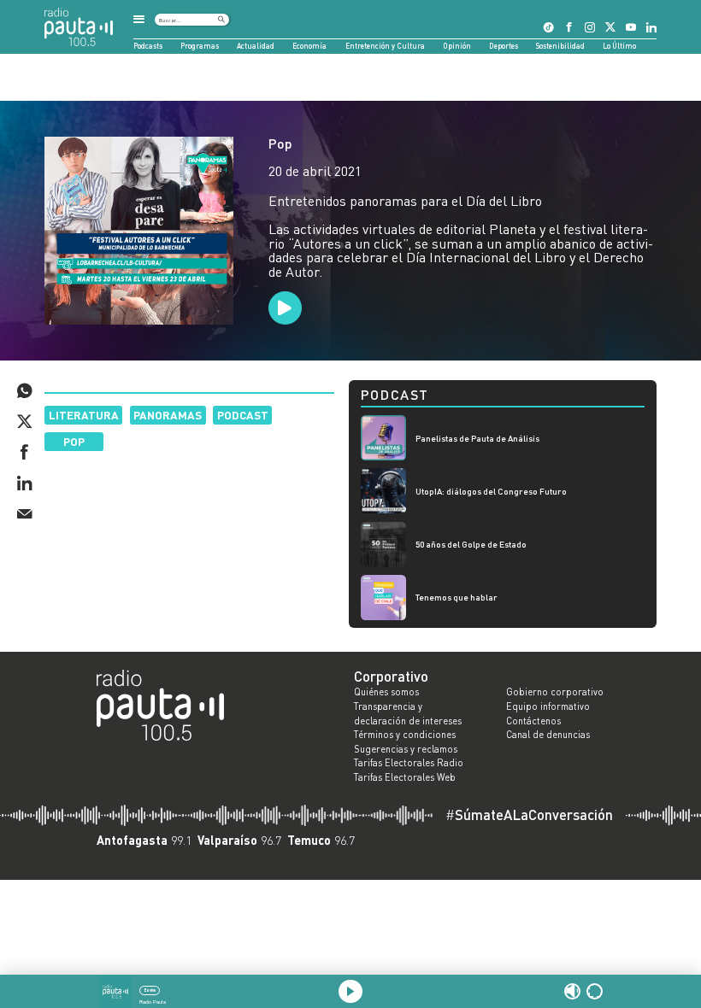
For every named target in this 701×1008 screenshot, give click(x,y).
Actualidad (255, 45)
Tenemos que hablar (456, 597)
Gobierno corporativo (555, 692)
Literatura (84, 414)
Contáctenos (533, 721)
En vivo (150, 990)
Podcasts (147, 45)
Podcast (242, 414)
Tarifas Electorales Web (405, 777)
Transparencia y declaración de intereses (408, 713)
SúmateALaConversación (529, 815)
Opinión (457, 45)
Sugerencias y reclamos (405, 749)
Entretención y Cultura (385, 45)
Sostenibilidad (560, 45)
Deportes (503, 45)
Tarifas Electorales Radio (408, 763)
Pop (280, 143)
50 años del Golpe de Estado (471, 544)
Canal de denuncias (548, 735)
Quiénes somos (386, 692)
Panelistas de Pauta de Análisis (477, 438)
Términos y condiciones (405, 735)
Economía (309, 45)
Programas (199, 45)
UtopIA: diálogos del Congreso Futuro (491, 491)
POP (74, 441)
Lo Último (619, 45)
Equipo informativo (548, 706)
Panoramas (167, 414)
